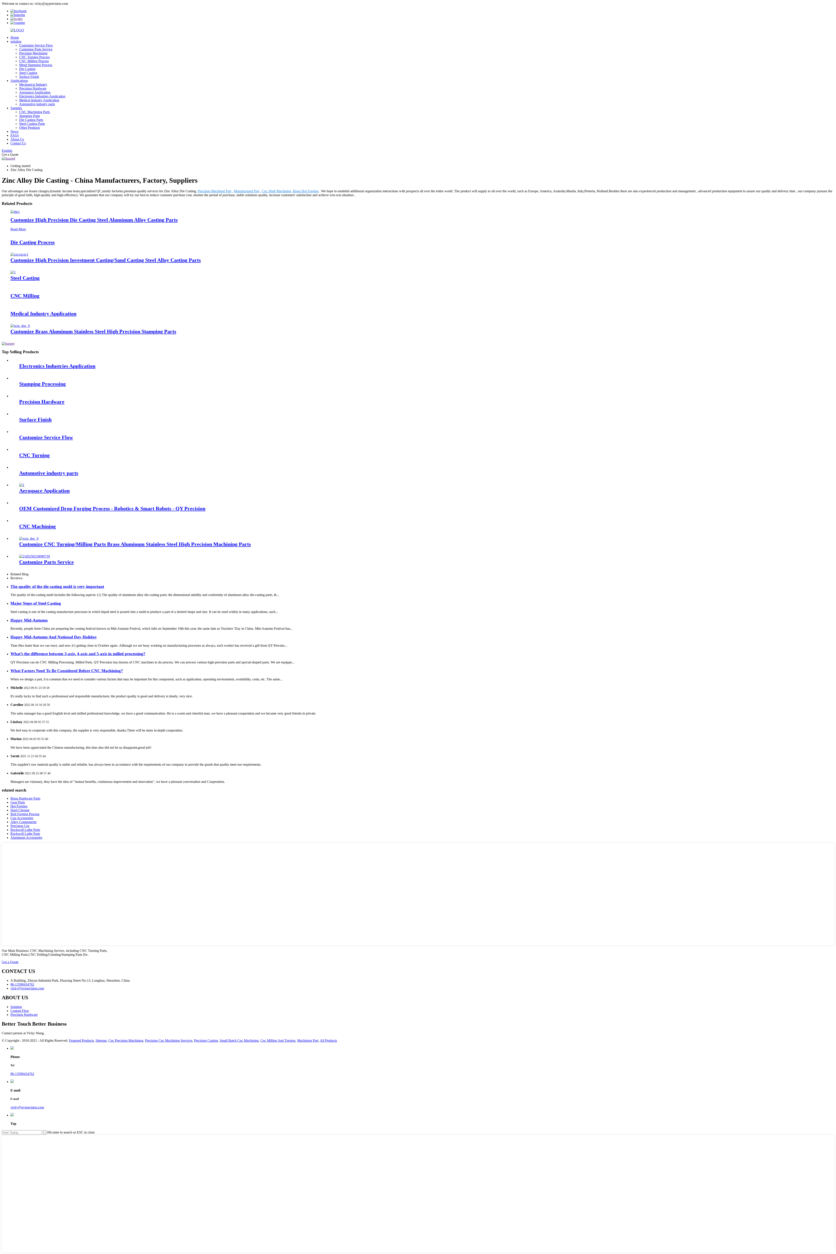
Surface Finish (29, 77)
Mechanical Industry (33, 84)
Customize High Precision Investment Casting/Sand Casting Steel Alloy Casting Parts (105, 260)
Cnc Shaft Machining (276, 191)
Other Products (29, 127)
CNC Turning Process (34, 57)
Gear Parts (17, 802)
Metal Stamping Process (35, 65)
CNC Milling (24, 296)
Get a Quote (10, 962)
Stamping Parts (29, 116)
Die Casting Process (32, 242)
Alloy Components (23, 822)
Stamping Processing (42, 384)
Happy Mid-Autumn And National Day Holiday (53, 637)
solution (15, 41)
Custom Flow (19, 1011)
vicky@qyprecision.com (27, 1107)
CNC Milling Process (34, 61)
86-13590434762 (22, 1074)
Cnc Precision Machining (125, 1040)
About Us (17, 139)
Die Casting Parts (31, 120)
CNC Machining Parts (34, 112)
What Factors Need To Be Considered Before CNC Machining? (66, 670)
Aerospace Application (35, 92)
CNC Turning (34, 455)
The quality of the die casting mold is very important (57, 586)
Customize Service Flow (36, 45)
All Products (328, 1040)
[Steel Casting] (13, 272)
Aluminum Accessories (26, 837)
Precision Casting (206, 1040)
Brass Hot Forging (306, 191)
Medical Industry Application (39, 100)
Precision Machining (33, 53)
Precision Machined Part (214, 191)
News (14, 131)
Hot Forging (18, 806)
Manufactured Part (246, 191)
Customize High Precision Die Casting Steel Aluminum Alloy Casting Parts (94, 220)
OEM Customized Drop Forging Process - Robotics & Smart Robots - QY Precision (112, 508)
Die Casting (27, 69)
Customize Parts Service (35, 49)
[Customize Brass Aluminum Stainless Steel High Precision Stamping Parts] (20, 326)
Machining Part (307, 1040)
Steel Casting (28, 73)
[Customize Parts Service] (34, 556)
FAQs (14, 135)
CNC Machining (37, 526)
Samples (16, 108)
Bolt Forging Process (24, 814)
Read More (18, 229)
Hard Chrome (19, 810)
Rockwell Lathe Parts (25, 830)
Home (14, 37)
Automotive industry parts (37, 104)
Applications (19, 80)
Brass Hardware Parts (25, 798)
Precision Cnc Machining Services (168, 1040)
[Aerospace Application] (21, 485)
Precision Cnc (20, 826)
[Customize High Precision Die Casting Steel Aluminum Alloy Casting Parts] (15, 212)
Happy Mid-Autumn (29, 620)
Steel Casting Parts (32, 124)
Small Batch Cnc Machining (239, 1040)
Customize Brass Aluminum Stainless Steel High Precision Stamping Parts (93, 331)
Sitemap (101, 1040)
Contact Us (18, 143)
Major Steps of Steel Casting (35, 603)
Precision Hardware (32, 88)
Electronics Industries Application (42, 96)
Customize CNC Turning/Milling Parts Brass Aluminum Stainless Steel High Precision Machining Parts (135, 544)
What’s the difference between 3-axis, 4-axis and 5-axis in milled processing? (77, 653)
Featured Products (81, 1040)
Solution (16, 1007)
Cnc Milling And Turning (277, 1040)
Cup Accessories (21, 818)
